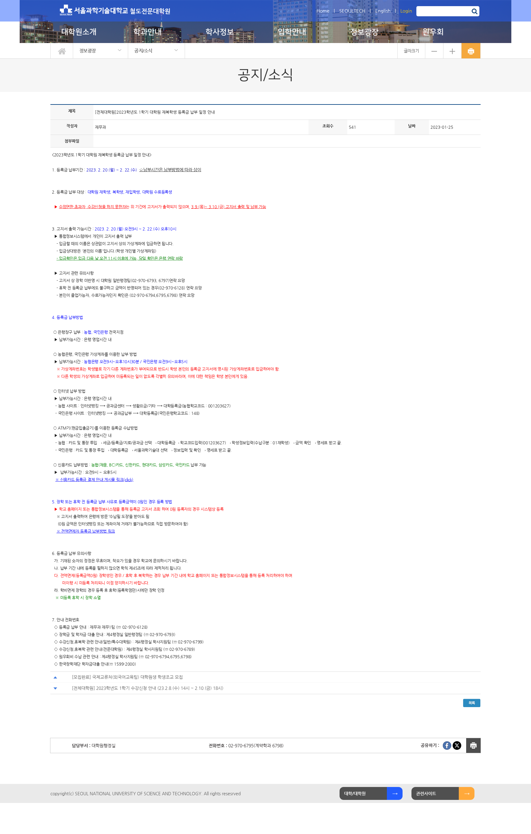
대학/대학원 (355, 793)
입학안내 (292, 32)
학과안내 (147, 32)
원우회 (433, 32)
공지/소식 (143, 50)
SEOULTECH (352, 10)
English (383, 10)
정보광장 (364, 32)
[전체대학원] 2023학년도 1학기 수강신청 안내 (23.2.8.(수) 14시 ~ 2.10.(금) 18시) (147, 688)
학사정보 (220, 32)
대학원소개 (78, 32)
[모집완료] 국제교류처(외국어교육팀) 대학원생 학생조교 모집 (127, 677)
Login (406, 10)
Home (323, 10)
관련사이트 (426, 793)
